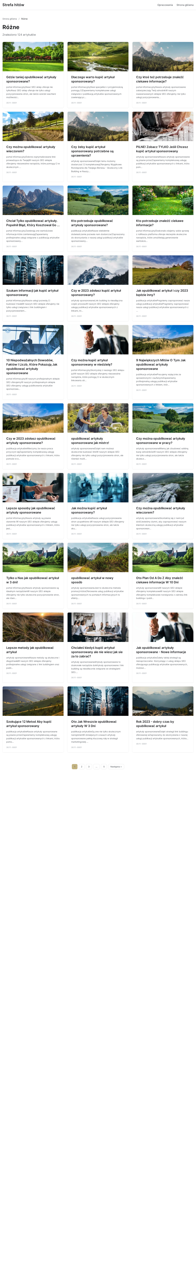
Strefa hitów (13, 5)
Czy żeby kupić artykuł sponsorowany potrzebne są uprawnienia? (92, 151)
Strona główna (185, 4)
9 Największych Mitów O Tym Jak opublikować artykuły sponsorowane (161, 364)
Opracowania (165, 4)
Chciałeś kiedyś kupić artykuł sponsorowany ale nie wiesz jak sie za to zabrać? (97, 652)
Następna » (116, 766)
